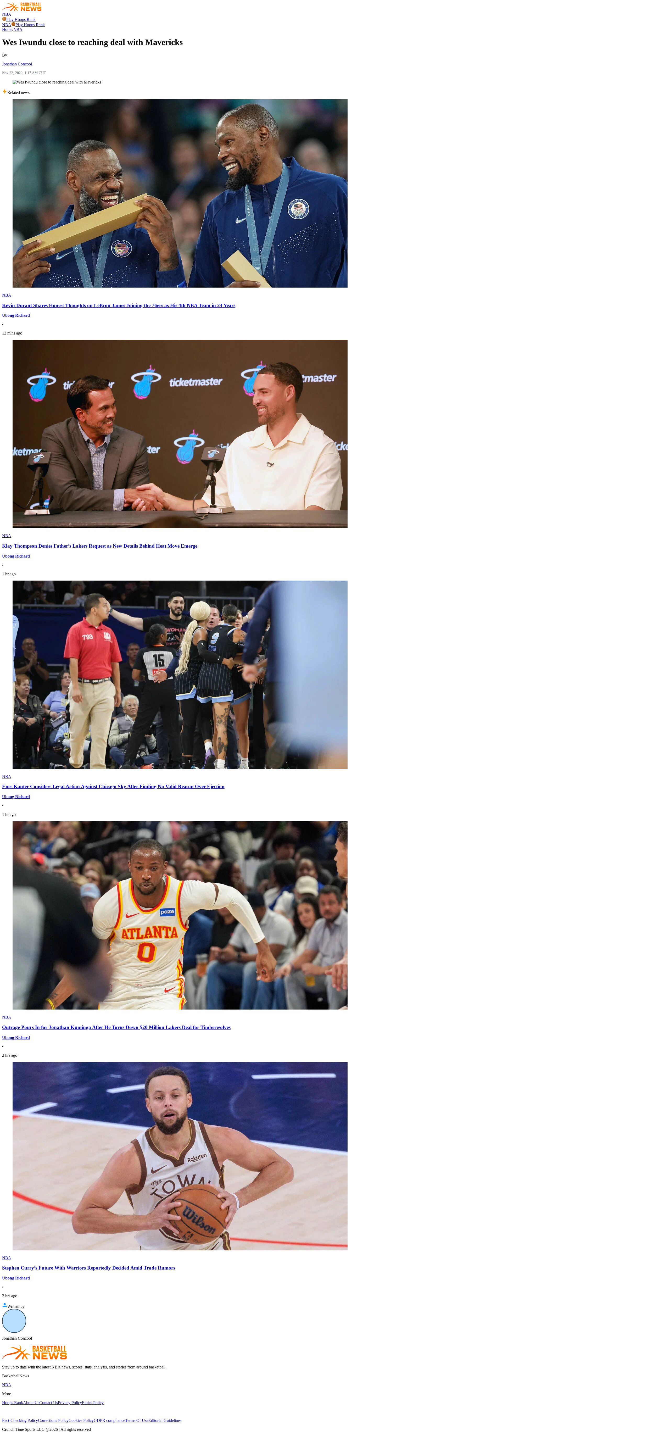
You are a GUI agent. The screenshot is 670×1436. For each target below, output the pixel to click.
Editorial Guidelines (164, 1420)
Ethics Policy (93, 1402)
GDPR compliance (109, 1420)
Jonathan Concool (17, 64)
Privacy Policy (70, 1402)
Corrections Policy (53, 1420)
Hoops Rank (12, 1402)
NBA (6, 14)
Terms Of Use (136, 1420)
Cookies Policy (81, 1420)
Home (7, 29)
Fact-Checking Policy (20, 1420)
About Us (31, 1402)
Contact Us (48, 1402)
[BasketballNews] (22, 9)
